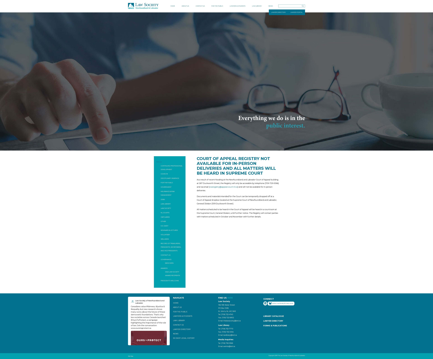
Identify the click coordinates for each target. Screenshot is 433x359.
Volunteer (165, 234)
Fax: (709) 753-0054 (226, 332)
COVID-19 (164, 174)
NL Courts (165, 213)
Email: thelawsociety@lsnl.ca (229, 321)
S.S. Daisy (164, 226)
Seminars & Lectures (169, 230)
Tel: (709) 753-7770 (225, 329)
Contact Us (200, 6)
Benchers (169, 263)
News (270, 6)
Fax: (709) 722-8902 (226, 318)
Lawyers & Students (237, 6)
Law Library (257, 6)
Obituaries (165, 217)
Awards (164, 268)
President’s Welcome (170, 281)
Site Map (130, 356)
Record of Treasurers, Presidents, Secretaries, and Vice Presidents (171, 247)
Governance (166, 259)
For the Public (217, 6)
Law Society (166, 208)
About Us (185, 6)
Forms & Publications (275, 326)
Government (166, 187)
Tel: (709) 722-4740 (225, 314)
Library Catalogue (273, 316)
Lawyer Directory (182, 329)
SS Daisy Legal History (184, 338)
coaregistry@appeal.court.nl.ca (223, 187)
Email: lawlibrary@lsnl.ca (227, 335)
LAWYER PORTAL (296, 12)
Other (163, 221)
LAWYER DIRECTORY (278, 12)
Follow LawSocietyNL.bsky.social (282, 303)
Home (172, 6)
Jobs (163, 199)
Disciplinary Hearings (170, 178)
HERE (230, 298)
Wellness (165, 239)
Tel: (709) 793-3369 (225, 343)
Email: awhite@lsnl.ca (226, 346)
